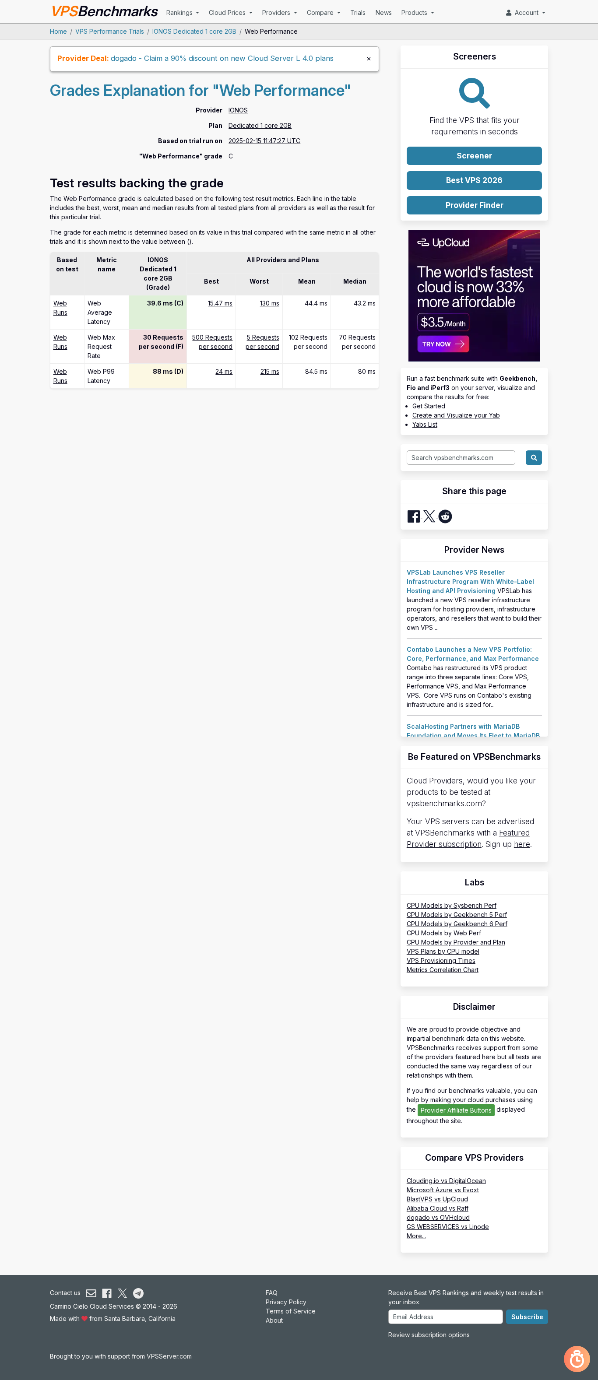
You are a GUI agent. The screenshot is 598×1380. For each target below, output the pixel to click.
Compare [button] (321, 12)
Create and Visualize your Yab (456, 415)
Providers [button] (277, 12)
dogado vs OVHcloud (438, 1217)
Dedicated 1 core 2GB (260, 125)
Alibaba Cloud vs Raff (437, 1208)
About (274, 1320)
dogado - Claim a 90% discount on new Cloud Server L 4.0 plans (222, 58)
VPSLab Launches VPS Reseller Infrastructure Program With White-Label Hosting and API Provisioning (470, 581)
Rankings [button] (180, 12)
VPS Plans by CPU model (443, 951)
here (522, 844)
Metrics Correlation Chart (442, 969)
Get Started (428, 406)
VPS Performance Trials (109, 31)
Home (58, 31)
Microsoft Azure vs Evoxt (443, 1190)
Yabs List (424, 424)
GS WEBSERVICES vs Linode (448, 1226)
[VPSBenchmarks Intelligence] (577, 1359)
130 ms (269, 303)
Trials (358, 12)
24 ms (223, 371)
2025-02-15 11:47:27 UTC (264, 140)
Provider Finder (474, 205)
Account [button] (525, 12)
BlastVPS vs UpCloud (437, 1199)
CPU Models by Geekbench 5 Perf (457, 914)
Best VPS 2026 (474, 180)
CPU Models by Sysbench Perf (451, 905)
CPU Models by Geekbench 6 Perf (457, 923)
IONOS (238, 110)
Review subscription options (429, 1334)
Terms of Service (291, 1311)
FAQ (272, 1292)
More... (416, 1236)
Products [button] (415, 12)
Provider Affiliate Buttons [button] (456, 1110)
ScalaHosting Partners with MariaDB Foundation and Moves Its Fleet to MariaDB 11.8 (473, 735)
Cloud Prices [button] (228, 12)
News (384, 12)
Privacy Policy (286, 1302)
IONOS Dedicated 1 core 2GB (194, 31)
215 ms (269, 371)
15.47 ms (220, 303)
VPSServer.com (169, 1356)
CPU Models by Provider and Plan (456, 942)
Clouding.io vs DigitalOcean (446, 1180)
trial (95, 217)
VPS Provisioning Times (441, 960)
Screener (474, 155)
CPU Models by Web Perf (444, 933)
